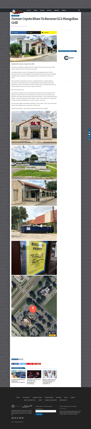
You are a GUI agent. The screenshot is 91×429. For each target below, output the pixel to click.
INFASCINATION (63, 408)
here (13, 77)
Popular (42, 10)
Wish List (49, 10)
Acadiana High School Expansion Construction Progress (18, 381)
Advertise (56, 10)
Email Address (39, 409)
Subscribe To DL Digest (37, 397)
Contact (64, 10)
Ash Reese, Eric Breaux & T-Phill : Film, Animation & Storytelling (34, 381)
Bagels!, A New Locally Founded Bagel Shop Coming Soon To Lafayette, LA (49, 381)
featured (21, 359)
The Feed (29, 10)
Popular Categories (49, 397)
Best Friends (58, 397)
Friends (35, 10)
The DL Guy (15, 26)
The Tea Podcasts (26, 397)
